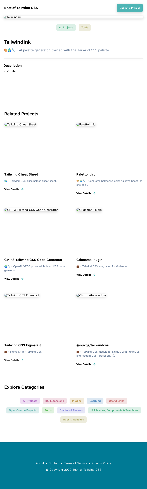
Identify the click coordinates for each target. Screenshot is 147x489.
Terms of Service (75, 463)
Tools (84, 27)
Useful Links (116, 400)
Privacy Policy (101, 463)
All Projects (66, 27)
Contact (54, 463)
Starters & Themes (71, 410)
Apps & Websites (73, 419)
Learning (95, 400)
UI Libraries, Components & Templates (114, 410)
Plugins (77, 400)
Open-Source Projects (23, 410)
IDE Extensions (54, 400)
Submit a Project (130, 7)
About (40, 463)
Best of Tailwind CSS (21, 7)
